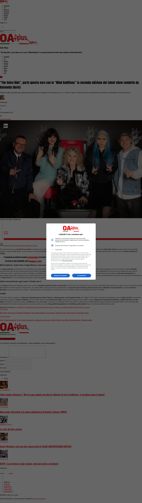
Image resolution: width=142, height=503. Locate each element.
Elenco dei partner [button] (67, 260)
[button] (71, 249)
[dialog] (71, 251)
